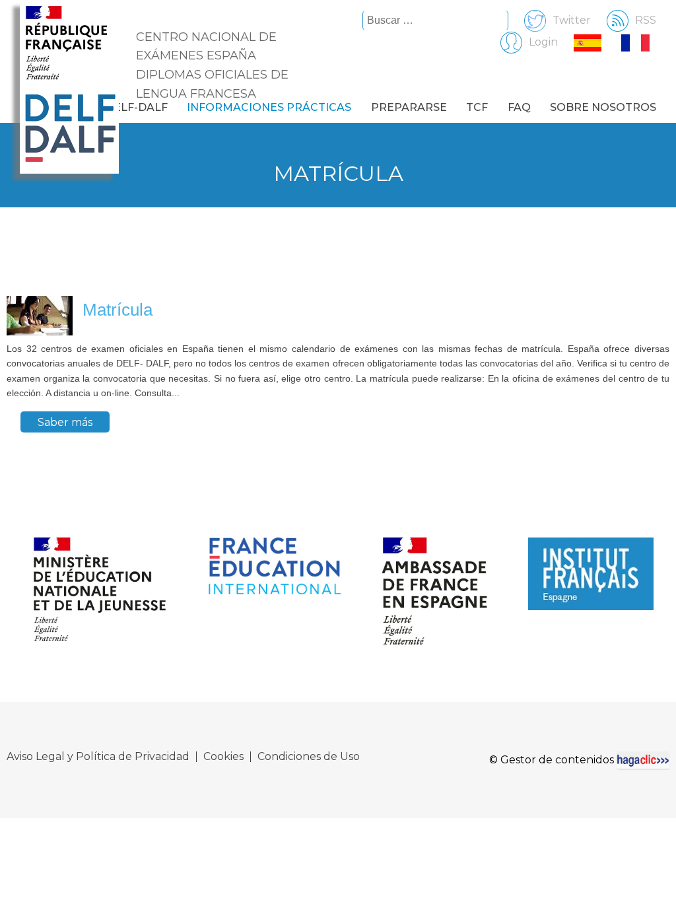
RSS (645, 20)
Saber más (65, 421)
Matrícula (117, 310)
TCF (477, 107)
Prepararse (409, 107)
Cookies (223, 756)
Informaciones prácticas (269, 107)
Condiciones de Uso (308, 756)
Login (543, 42)
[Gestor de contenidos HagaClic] (643, 760)
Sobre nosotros (603, 107)
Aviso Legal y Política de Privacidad (98, 756)
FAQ (519, 107)
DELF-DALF (136, 107)
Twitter (572, 20)
